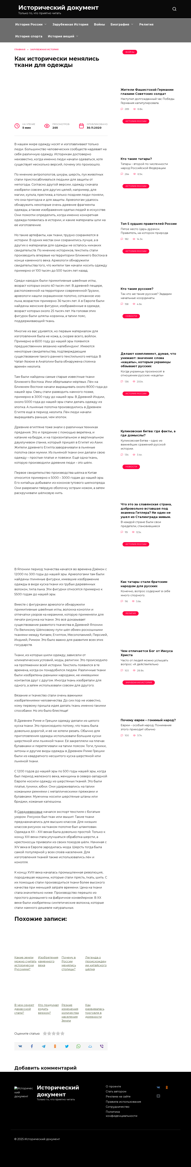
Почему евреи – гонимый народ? (148, 720)
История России (29, 24)
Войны (99, 24)
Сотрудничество (117, 1106)
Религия (146, 24)
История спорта (28, 36)
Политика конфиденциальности (121, 1114)
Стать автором (116, 1091)
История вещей (61, 36)
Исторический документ (58, 7)
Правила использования (123, 1101)
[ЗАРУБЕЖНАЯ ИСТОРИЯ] (149, 713)
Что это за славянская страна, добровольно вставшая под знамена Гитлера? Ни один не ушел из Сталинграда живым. (146, 511)
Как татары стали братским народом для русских (144, 584)
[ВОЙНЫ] (149, 82)
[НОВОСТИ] (149, 346)
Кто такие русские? (137, 288)
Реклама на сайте (118, 1096)
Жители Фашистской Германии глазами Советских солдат (147, 91)
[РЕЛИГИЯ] (149, 644)
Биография (120, 24)
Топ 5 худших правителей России (149, 224)
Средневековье (30, 812)
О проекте (113, 1086)
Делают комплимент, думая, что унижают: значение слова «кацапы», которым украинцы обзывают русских (148, 360)
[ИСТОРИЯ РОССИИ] (149, 151)
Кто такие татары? (136, 158)
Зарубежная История (70, 24)
